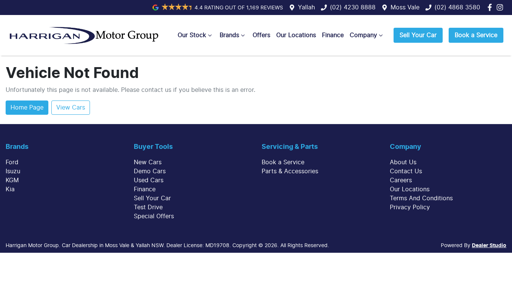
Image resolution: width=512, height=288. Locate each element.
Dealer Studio (489, 245)
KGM (12, 180)
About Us (403, 162)
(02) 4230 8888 (353, 7)
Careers (401, 180)
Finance (333, 35)
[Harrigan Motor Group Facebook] (491, 7)
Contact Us (406, 171)
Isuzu (13, 171)
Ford (12, 162)
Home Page (26, 108)
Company (363, 35)
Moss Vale (405, 7)
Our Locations (296, 35)
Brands (229, 35)
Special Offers (154, 216)
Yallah (306, 7)
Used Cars (148, 180)
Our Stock (192, 35)
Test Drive (148, 207)
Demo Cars (150, 171)
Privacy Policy (410, 207)
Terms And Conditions (421, 198)
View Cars (70, 108)
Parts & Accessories (290, 171)
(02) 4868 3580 (457, 7)
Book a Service (476, 35)
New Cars (148, 162)
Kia (10, 189)
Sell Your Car (418, 35)
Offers (261, 35)
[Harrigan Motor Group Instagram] (501, 7)
